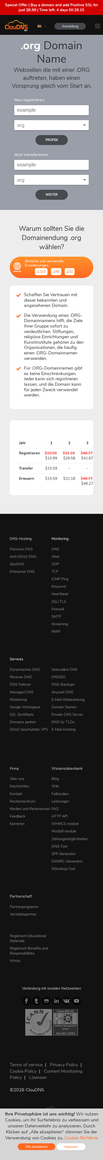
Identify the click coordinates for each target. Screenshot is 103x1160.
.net (56, 271)
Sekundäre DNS (65, 669)
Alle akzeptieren (36, 1147)
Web (55, 556)
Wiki (55, 786)
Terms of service (26, 1065)
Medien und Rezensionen (30, 808)
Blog (55, 778)
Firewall (58, 609)
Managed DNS (22, 692)
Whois (15, 960)
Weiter (52, 195)
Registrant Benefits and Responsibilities (29, 951)
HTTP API (60, 816)
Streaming (60, 624)
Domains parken (23, 722)
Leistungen (60, 801)
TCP (55, 571)
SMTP (56, 616)
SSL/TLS (59, 601)
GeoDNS (17, 564)
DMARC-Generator (67, 861)
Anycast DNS (62, 692)
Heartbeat (60, 593)
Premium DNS (21, 549)
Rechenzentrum (22, 801)
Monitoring (60, 538)
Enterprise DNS (22, 571)
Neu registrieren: (29, 100)
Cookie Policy (23, 1071)
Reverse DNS (21, 677)
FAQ (55, 808)
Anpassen (71, 1147)
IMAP (56, 631)
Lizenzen (38, 1077)
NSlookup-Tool (63, 868)
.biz (69, 271)
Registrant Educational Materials (28, 938)
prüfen (52, 140)
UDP (55, 564)
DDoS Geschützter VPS (29, 729)
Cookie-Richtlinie (81, 1138)
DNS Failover (20, 684)
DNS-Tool (59, 846)
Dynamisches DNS (25, 669)
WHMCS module (65, 823)
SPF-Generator (64, 853)
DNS (55, 549)
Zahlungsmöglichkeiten (70, 838)
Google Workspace (25, 707)
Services (16, 659)
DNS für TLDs (63, 722)
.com (41, 271)
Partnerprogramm (24, 906)
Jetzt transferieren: (31, 154)
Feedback (17, 816)
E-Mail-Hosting (64, 729)
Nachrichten (19, 786)
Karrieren (17, 823)
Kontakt (16, 793)
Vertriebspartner (23, 914)
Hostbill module (64, 831)
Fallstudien (60, 793)
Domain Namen (64, 707)
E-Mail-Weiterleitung (68, 699)
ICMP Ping (60, 579)
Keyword (59, 586)
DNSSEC (59, 677)
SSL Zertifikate (22, 714)
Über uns (17, 778)
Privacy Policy (64, 1065)
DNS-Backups (63, 684)
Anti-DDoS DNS (23, 556)
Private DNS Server (67, 714)
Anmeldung (70, 26)
